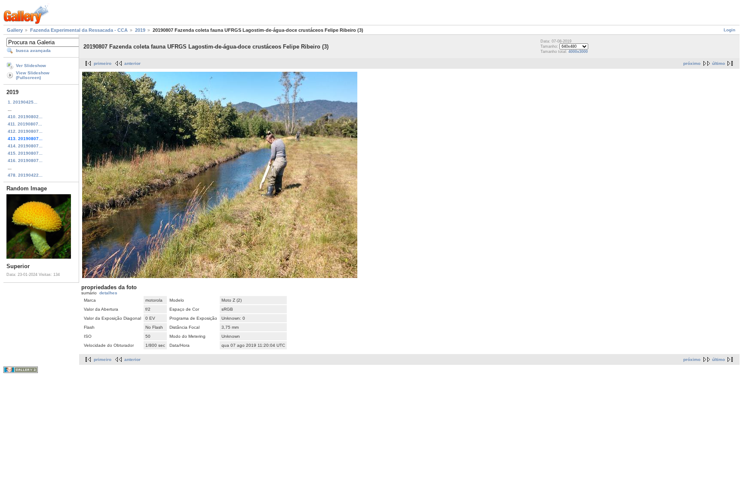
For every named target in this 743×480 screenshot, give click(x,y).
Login (729, 30)
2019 (140, 30)
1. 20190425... (22, 102)
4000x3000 (578, 51)
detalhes (108, 292)
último (718, 63)
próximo (691, 63)
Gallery (15, 30)
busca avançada (33, 50)
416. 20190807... (25, 160)
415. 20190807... (25, 153)
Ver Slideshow (31, 65)
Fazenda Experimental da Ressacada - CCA (79, 30)
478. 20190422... (25, 175)
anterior (132, 63)
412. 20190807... (25, 131)
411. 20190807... (25, 124)
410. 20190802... (25, 116)
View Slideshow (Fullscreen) (32, 75)
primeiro (102, 63)
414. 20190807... (25, 146)
